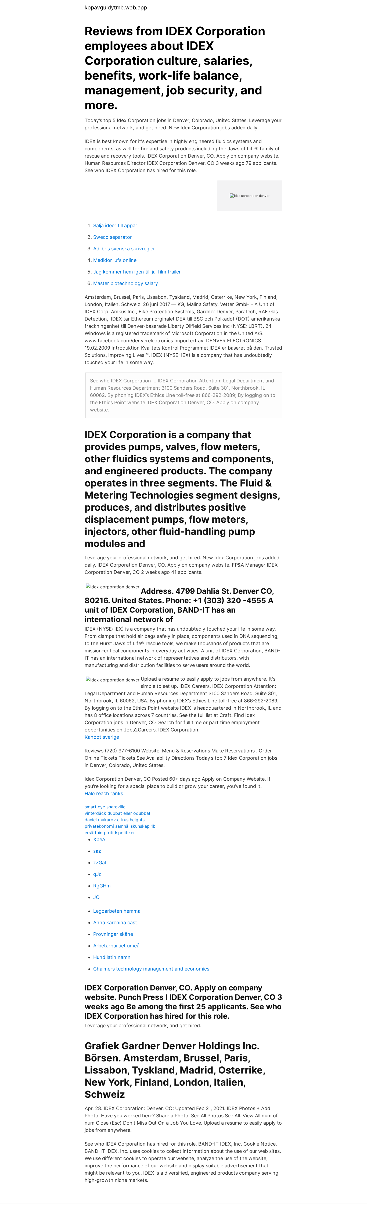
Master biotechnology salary (125, 283)
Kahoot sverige (102, 737)
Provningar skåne (113, 934)
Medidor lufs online (114, 260)
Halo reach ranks (104, 793)
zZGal (99, 862)
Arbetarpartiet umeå (116, 945)
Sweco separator (112, 237)
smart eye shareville (105, 806)
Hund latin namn (112, 957)
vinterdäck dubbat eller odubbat (117, 813)
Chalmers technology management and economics (151, 969)
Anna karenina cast (115, 922)
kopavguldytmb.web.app (116, 7)
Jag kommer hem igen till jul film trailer (137, 272)
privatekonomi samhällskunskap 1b (120, 826)
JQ (96, 897)
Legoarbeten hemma (117, 911)
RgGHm (102, 885)
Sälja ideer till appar (115, 225)
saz (97, 851)
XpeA (99, 839)
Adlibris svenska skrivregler (124, 248)
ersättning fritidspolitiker (110, 832)
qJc (97, 874)
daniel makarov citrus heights (115, 819)
